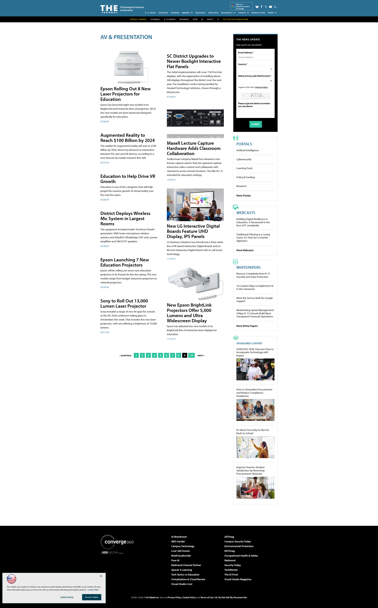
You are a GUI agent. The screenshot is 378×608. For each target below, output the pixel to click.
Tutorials (155, 19)
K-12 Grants (170, 19)
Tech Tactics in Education (185, 574)
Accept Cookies (91, 597)
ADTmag (229, 536)
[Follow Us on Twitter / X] (266, 7)
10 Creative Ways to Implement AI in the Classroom (254, 287)
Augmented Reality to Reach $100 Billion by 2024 (127, 137)
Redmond (229, 560)
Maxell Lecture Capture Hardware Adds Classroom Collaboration (194, 148)
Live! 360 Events (180, 551)
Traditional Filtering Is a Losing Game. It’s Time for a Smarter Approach (253, 237)
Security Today (232, 565)
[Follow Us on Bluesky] (257, 6)
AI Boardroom (179, 536)
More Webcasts (245, 250)
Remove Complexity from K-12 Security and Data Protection (253, 275)
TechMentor (231, 569)
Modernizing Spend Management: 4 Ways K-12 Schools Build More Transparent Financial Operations (255, 313)
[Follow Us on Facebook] (261, 6)
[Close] (101, 576)
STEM (195, 19)
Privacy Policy (261, 87)
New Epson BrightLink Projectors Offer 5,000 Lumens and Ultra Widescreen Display (189, 312)
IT (218, 19)
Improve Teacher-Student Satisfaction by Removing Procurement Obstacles (250, 470)
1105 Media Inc (151, 597)
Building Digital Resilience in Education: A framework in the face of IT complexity (253, 222)
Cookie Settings (67, 597)
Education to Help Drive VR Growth (127, 178)
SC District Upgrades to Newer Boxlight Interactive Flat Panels (194, 61)
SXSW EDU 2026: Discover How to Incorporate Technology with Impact (255, 352)
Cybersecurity (243, 159)
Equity (210, 19)
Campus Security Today (237, 541)
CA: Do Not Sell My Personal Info (230, 597)
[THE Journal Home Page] (122, 9)
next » (201, 355)
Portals (244, 143)
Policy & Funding (245, 177)
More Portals (243, 195)
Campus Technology (182, 546)
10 (191, 355)
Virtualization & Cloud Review (188, 579)
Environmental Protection (239, 546)
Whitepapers (248, 267)
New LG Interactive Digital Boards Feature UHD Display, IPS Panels (193, 231)
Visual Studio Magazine (237, 579)
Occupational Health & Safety (241, 555)
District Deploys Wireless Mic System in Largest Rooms (125, 218)
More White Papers (247, 326)
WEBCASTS (245, 212)
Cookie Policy (189, 597)
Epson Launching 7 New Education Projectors (124, 262)
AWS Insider (178, 541)
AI (202, 19)
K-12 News (150, 13)
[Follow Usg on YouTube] (270, 6)
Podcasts (213, 13)
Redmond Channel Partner (186, 565)
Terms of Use (207, 597)
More (271, 13)
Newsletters (258, 13)
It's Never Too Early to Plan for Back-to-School (252, 431)
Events (242, 13)
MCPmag (229, 551)
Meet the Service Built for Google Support (254, 299)
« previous (125, 355)
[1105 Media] (118, 569)
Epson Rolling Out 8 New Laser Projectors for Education (125, 94)
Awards (186, 13)
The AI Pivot (231, 574)
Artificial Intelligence (247, 150)
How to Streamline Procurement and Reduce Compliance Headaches (254, 392)
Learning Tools (244, 168)
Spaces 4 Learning (181, 569)
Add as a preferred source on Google (243, 6)
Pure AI (175, 560)
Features (163, 13)
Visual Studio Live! (181, 584)
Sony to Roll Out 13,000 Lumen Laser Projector (124, 303)
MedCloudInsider (181, 555)
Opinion (175, 13)
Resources (227, 13)
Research (201, 13)
